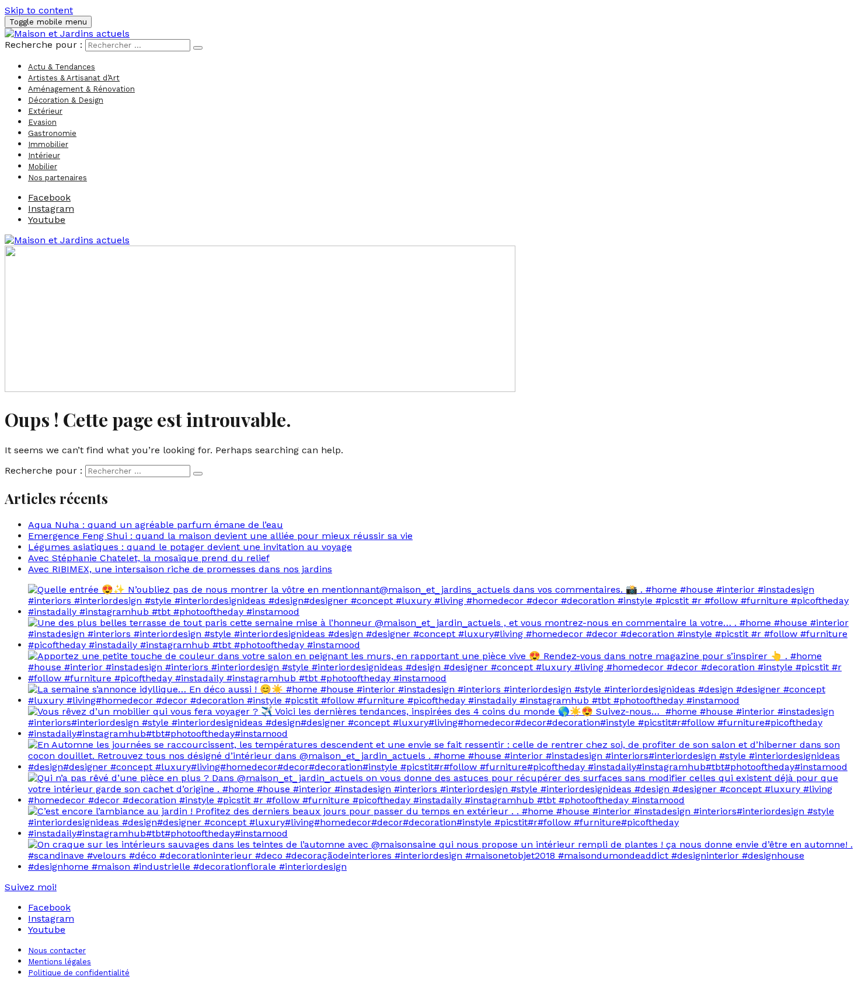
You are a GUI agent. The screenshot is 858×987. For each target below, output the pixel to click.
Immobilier (48, 144)
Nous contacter (57, 950)
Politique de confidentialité (79, 972)
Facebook (49, 907)
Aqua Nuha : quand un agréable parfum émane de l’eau (155, 524)
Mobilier (42, 166)
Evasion (42, 122)
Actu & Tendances (61, 66)
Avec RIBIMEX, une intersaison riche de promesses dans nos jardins (180, 569)
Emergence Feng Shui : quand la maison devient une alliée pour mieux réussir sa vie (220, 535)
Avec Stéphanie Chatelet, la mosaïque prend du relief (149, 558)
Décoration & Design (65, 100)
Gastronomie (52, 133)
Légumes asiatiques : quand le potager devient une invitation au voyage (190, 546)
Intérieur (44, 155)
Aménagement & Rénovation (81, 89)
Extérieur (45, 111)
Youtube (46, 929)
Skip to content (39, 10)
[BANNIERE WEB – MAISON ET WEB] (260, 388)
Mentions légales (59, 961)
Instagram (51, 918)
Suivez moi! (31, 886)
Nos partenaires (57, 177)
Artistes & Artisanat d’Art (74, 78)
